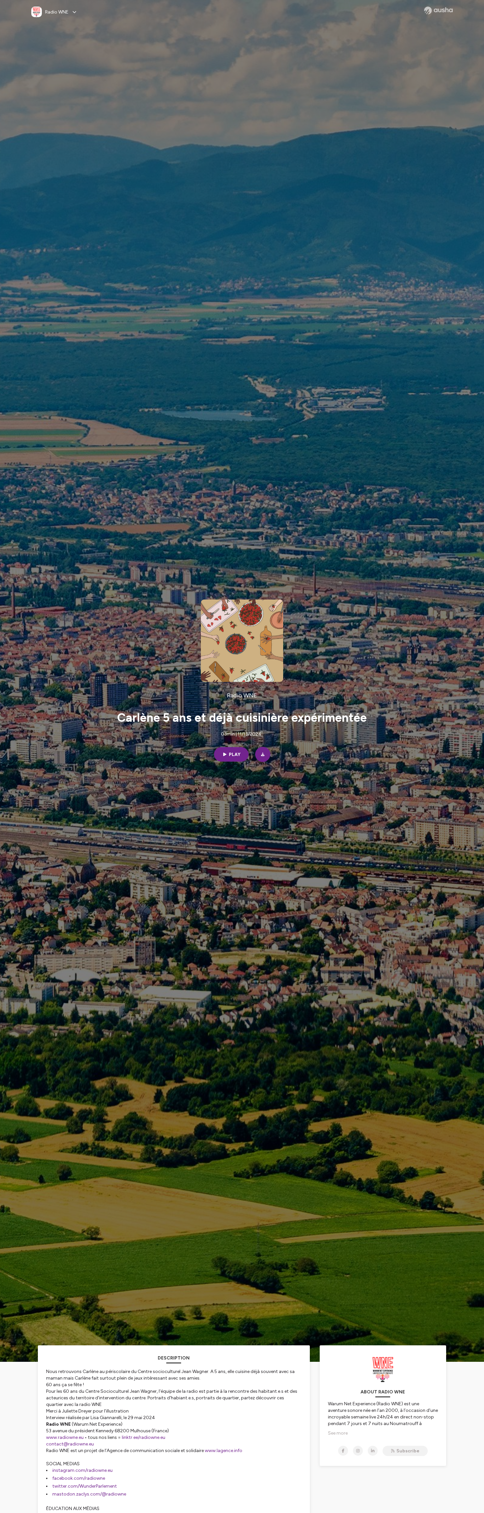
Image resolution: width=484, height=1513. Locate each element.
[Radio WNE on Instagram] (358, 1451)
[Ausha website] (438, 10)
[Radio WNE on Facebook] (343, 1451)
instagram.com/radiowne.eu (82, 1470)
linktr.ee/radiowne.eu (143, 1437)
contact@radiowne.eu (70, 1444)
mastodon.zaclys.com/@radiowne (89, 1494)
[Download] (262, 754)
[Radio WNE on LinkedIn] (373, 1451)
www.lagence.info (223, 1450)
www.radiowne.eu (65, 1437)
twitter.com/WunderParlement (85, 1486)
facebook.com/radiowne (78, 1478)
